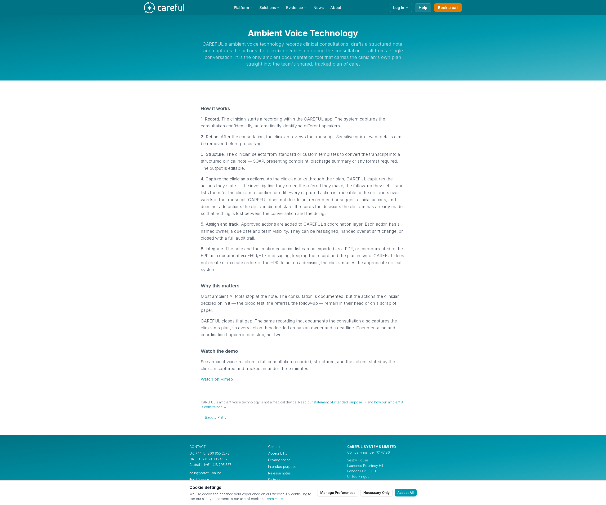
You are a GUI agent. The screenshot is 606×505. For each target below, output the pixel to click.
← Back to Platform (215, 417)
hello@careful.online (205, 473)
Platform (241, 7)
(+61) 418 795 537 (217, 465)
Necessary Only (376, 493)
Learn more (274, 499)
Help (423, 7)
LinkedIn (202, 480)
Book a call (448, 7)
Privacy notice (279, 460)
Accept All (405, 493)
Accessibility (277, 453)
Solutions (267, 7)
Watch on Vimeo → (219, 379)
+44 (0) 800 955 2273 (212, 453)
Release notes (279, 473)
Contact (274, 447)
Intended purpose (282, 467)
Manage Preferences (337, 493)
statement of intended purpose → (340, 402)
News (318, 7)
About (335, 7)
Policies (274, 480)
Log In (398, 7)
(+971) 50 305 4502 (212, 459)
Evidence (294, 7)
